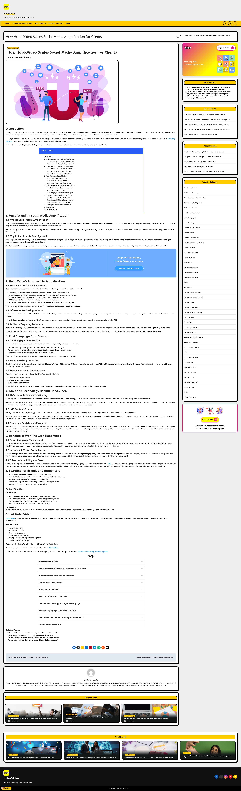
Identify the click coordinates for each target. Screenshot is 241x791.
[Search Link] (225, 23)
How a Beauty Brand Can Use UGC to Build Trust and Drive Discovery (206, 124)
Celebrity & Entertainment (192, 228)
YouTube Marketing (190, 397)
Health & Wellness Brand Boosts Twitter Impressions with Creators (33, 638)
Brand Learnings (189, 223)
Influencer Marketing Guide (192, 292)
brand (12, 57)
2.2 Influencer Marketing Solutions (59, 171)
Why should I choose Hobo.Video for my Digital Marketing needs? (33, 640)
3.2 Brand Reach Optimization (57, 181)
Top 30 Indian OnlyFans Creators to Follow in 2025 (200, 162)
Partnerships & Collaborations (193, 337)
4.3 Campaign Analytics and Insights (60, 193)
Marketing (27, 57)
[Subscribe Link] (230, 23)
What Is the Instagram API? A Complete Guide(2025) (154, 657)
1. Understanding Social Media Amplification (59, 159)
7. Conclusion (49, 207)
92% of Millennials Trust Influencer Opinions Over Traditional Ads (33, 633)
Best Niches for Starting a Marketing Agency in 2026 (200, 134)
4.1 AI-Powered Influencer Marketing (60, 188)
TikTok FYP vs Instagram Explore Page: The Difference (29, 657)
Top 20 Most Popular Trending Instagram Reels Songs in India (203, 152)
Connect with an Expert (129, 268)
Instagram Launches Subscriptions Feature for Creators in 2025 (204, 157)
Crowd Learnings (189, 247)
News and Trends (189, 332)
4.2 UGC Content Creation (56, 190)
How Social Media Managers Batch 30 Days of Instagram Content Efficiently (89, 718)
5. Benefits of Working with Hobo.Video (58, 195)
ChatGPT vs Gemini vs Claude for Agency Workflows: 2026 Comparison (207, 119)
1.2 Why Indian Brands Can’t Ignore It (60, 164)
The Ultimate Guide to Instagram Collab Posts (198, 166)
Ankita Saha (71, 721)
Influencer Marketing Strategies (194, 297)
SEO (185, 352)
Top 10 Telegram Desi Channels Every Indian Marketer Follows (204, 171)
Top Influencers (189, 377)
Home (7, 23)
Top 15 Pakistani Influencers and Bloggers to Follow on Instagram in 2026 (207, 129)
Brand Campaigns (190, 218)
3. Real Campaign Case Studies (55, 176)
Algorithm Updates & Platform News (195, 198)
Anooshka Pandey (15, 721)
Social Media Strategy (191, 35)
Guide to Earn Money (191, 277)
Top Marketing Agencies (191, 382)
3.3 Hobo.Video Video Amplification (59, 183)
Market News (188, 322)
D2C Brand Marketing (191, 252)
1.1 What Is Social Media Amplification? (61, 162)
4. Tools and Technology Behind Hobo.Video (59, 185)
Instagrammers (189, 317)
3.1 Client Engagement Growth (58, 178)
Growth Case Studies (191, 267)
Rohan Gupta (92, 680)
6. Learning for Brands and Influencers (57, 205)
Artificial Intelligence (190, 208)
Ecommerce (188, 262)
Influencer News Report (191, 307)
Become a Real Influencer (22, 23)
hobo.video (19, 57)
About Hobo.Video (50, 209)
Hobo (186, 282)
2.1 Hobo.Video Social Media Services (60, 169)
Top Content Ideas (190, 372)
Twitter (186, 392)
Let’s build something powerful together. (93, 552)
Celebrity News (189, 233)
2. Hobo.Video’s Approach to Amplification (58, 166)
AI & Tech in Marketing (191, 193)
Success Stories (189, 362)
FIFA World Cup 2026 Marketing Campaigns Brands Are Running (204, 114)
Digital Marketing (189, 257)
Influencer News (189, 302)
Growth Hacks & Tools (191, 272)
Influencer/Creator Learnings (193, 312)
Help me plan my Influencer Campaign (49, 23)
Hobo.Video (9, 13)
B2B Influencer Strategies (192, 213)
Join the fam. (54, 548)
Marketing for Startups (191, 327)
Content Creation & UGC (192, 237)
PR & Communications (191, 347)
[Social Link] (216, 777)
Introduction (48, 157)
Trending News (189, 387)
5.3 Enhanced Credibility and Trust (59, 202)
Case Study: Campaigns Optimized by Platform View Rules (30, 635)
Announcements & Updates (193, 203)
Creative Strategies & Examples (194, 242)
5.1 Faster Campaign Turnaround (58, 197)
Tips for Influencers (190, 367)
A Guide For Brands (190, 188)
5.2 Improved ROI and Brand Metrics (60, 200)
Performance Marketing (191, 342)
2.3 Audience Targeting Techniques (59, 173)
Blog (68, 23)
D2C (109, 464)
